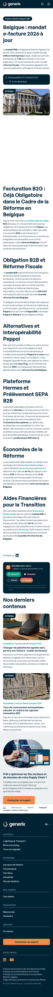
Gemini (14, 580)
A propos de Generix (13, 864)
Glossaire (8, 916)
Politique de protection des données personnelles (24, 969)
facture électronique (38, 220)
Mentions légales (10, 977)
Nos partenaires (11, 881)
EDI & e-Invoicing (11, 845)
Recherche (42, 4)
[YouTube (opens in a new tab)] (12, 959)
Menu (49, 4)
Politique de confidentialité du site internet (21, 971)
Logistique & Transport (14, 841)
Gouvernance (9, 869)
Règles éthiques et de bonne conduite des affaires (24, 980)
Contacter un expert (26, 941)
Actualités (8, 877)
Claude (28, 580)
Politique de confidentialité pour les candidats (22, 974)
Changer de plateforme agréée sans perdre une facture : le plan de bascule (25, 649)
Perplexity (31, 574)
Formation (8, 931)
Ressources (16, 807)
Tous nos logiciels (11, 849)
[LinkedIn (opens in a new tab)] (17, 555)
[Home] (4, 807)
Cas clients (8, 896)
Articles (30, 807)
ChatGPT (15, 574)
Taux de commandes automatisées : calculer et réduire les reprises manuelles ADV (24, 710)
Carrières (8, 873)
